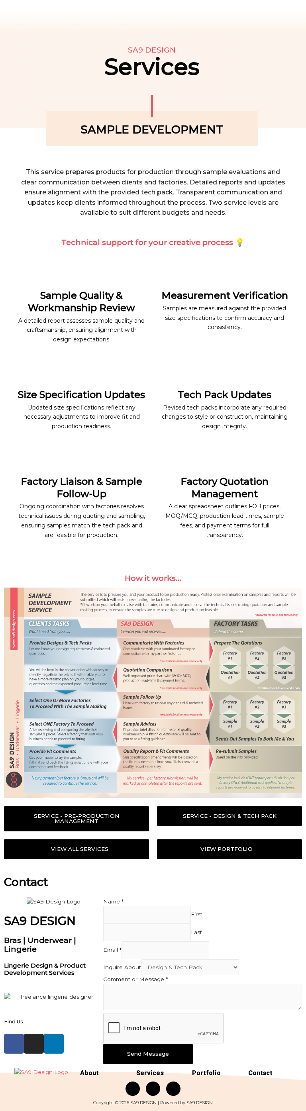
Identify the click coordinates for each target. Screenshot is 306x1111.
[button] (76, 818)
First (196, 914)
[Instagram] (34, 1044)
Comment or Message (135, 979)
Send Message (148, 1053)
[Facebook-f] (14, 1044)
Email (112, 949)
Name (113, 901)
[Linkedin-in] (54, 1044)
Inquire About (122, 967)
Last (196, 932)
